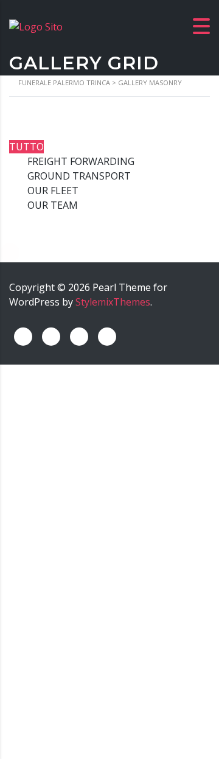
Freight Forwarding (80, 161)
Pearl (104, 287)
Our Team (52, 205)
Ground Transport (79, 176)
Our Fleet (52, 190)
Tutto (26, 146)
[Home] (36, 25)
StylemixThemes (112, 302)
